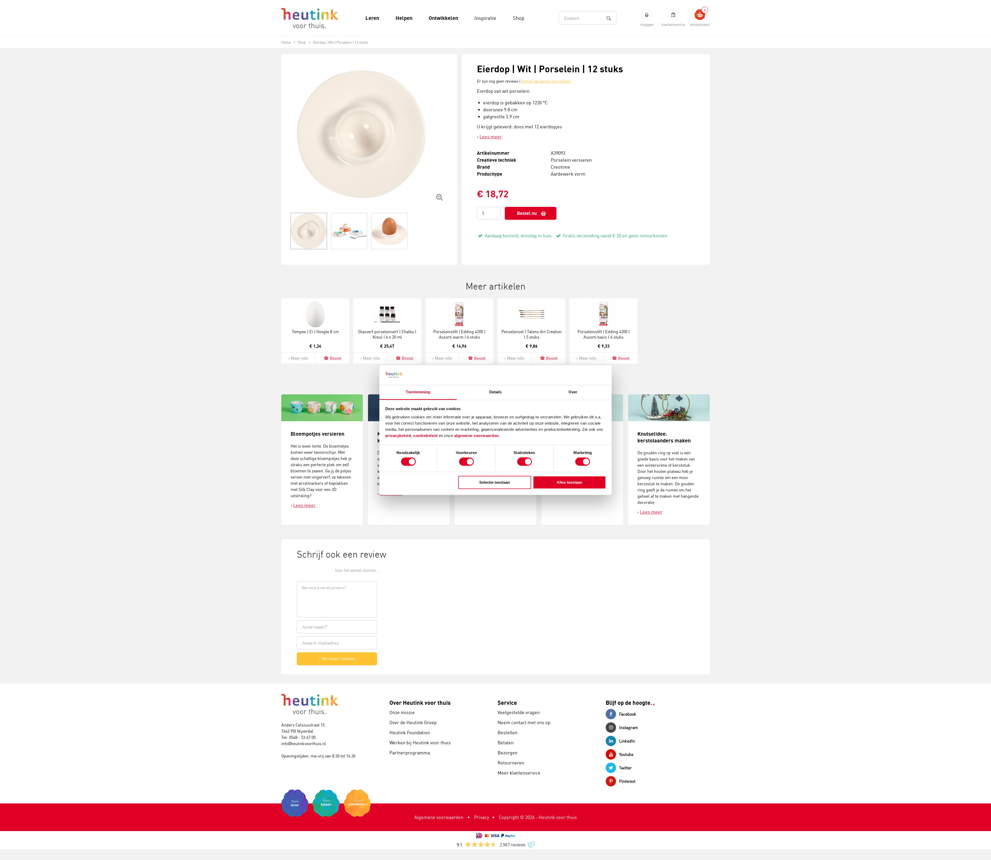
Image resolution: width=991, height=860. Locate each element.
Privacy (481, 817)
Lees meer (490, 136)
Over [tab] (573, 392)
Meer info (299, 358)
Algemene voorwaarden (438, 817)
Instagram (628, 727)
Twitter (625, 767)
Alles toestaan (569, 482)
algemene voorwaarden (476, 435)
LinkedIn (627, 741)
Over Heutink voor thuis (420, 702)
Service (507, 702)
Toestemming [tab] (418, 392)
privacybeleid (398, 435)
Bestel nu (527, 213)
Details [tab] (495, 392)
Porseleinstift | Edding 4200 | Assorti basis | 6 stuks (604, 334)
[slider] (314, 570)
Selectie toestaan (494, 482)
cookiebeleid (426, 435)
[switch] (466, 462)
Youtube (626, 754)
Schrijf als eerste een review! (546, 81)
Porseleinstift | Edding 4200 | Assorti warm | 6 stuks (459, 334)
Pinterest (627, 781)
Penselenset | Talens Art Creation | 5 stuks (531, 334)
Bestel (335, 358)
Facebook (627, 714)
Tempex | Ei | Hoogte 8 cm (315, 331)
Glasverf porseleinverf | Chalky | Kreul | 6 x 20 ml (387, 334)
